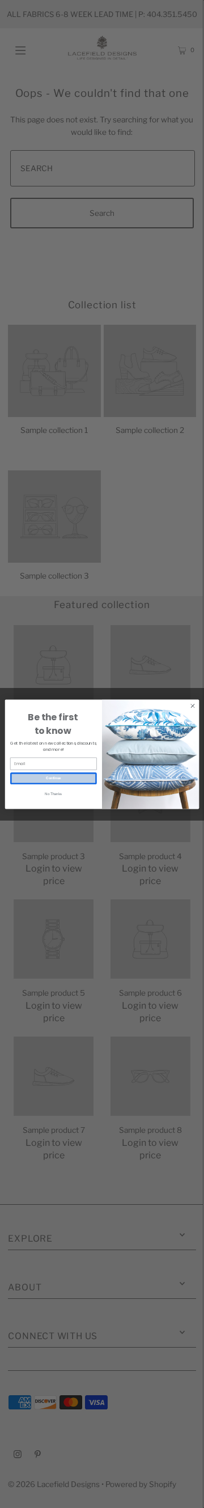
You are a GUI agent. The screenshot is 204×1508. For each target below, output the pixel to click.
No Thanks (53, 793)
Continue (53, 778)
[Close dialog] (192, 705)
